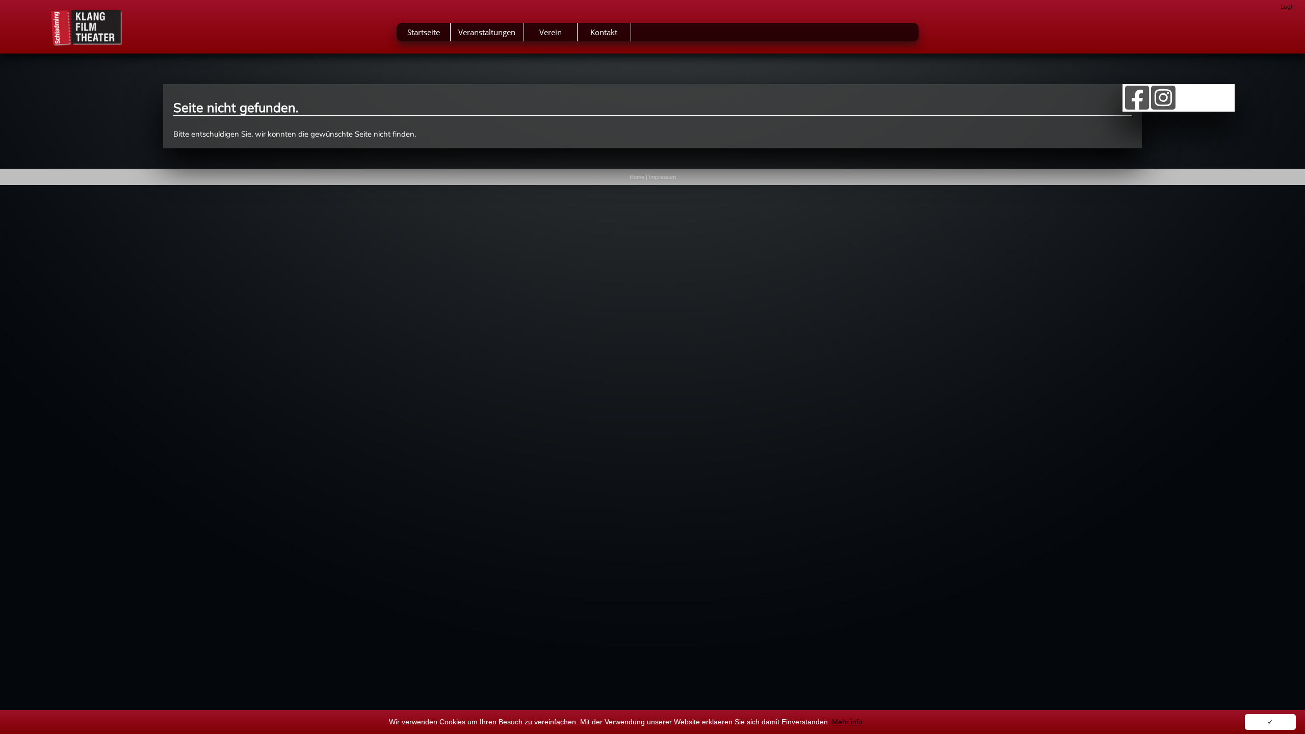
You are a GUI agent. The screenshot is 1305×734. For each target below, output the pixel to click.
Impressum (662, 176)
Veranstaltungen (486, 32)
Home (637, 176)
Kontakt (603, 32)
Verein (550, 32)
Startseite (423, 32)
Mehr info (847, 722)
